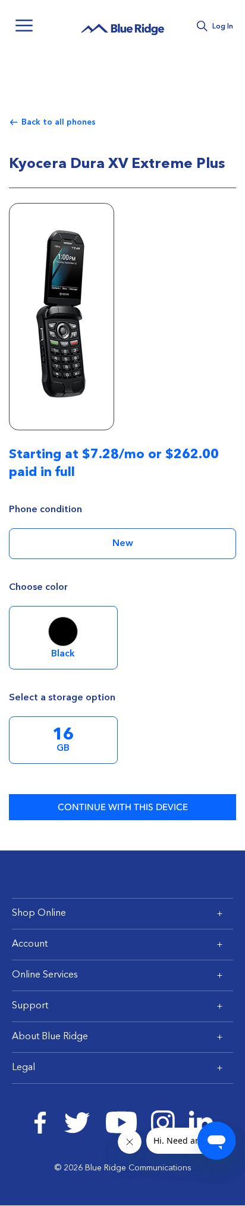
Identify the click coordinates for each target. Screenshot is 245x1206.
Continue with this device (123, 807)
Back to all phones (58, 122)
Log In (222, 26)
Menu (24, 25)
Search (202, 26)
